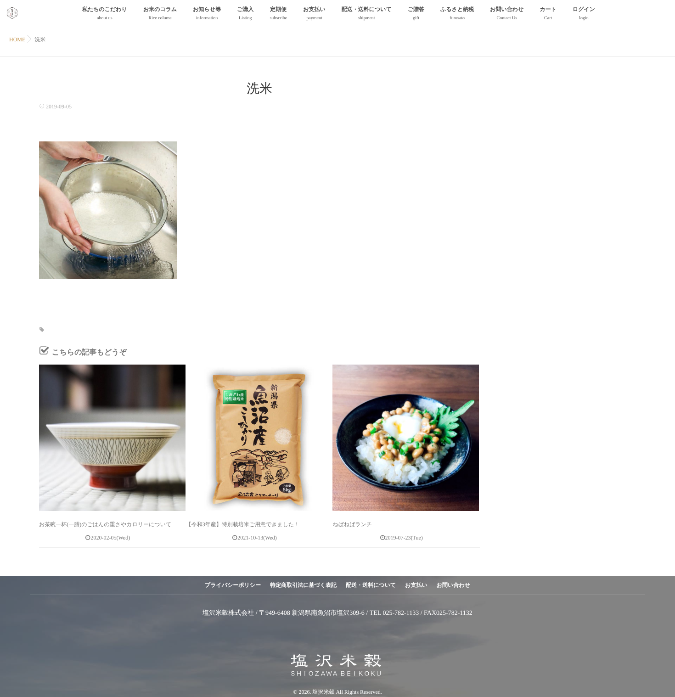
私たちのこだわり (104, 13)
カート (548, 13)
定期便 (278, 13)
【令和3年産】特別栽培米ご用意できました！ (243, 524)
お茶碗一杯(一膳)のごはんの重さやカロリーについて (105, 524)
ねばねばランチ (352, 524)
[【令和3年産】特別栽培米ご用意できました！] (259, 438)
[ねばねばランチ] (405, 438)
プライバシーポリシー (233, 585)
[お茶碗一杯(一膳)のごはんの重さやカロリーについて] (112, 438)
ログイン (584, 13)
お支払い (314, 13)
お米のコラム (160, 13)
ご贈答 (416, 13)
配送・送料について (367, 13)
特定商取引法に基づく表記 (303, 585)
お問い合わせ (506, 13)
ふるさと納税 (457, 13)
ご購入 (245, 13)
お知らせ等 (207, 13)
